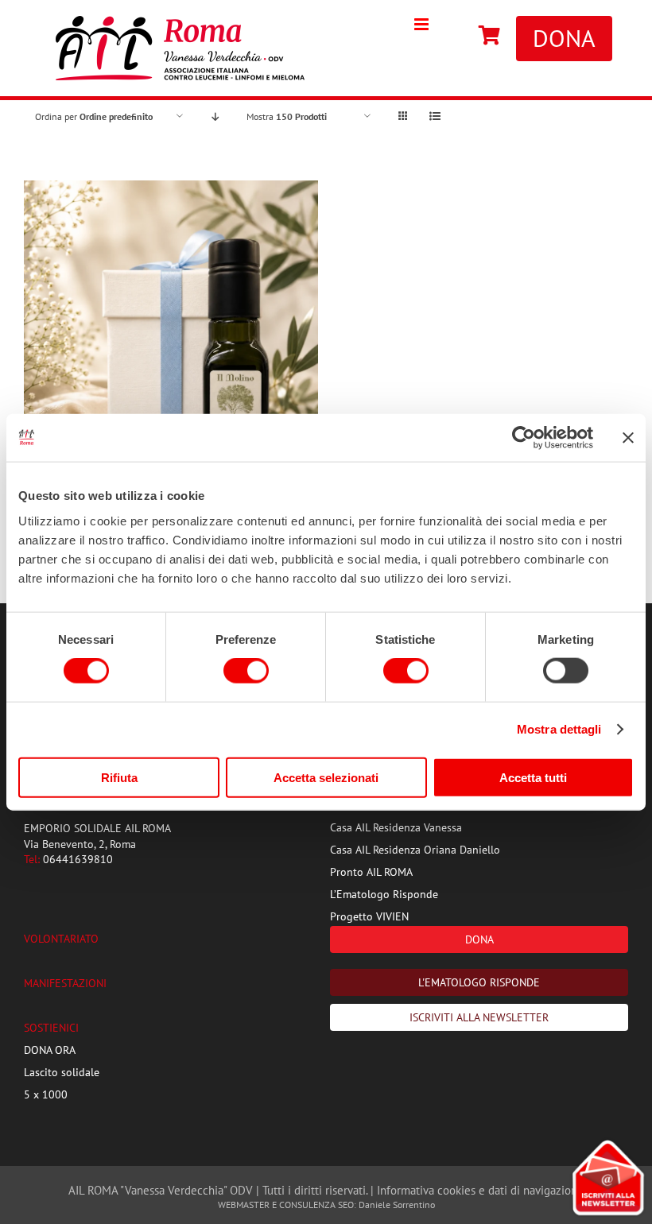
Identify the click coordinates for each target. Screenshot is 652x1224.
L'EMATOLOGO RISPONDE (479, 982)
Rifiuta (119, 777)
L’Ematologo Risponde (384, 894)
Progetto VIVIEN (369, 916)
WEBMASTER (244, 1204)
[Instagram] (455, 36)
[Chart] (489, 36)
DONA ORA (50, 1050)
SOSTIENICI (51, 1028)
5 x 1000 (46, 1094)
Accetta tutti (533, 777)
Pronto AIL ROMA (371, 872)
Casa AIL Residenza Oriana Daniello (415, 849)
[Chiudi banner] (628, 438)
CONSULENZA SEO (316, 1204)
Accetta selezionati (326, 777)
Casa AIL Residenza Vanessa (396, 827)
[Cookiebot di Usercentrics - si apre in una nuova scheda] (523, 438)
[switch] (246, 671)
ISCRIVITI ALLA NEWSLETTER (479, 1017)
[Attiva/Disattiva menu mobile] (422, 24)
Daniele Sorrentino (397, 1204)
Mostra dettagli (559, 729)
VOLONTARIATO (61, 939)
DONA (564, 37)
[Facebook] (439, 36)
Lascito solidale (61, 1072)
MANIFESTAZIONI (65, 983)
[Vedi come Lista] (434, 116)
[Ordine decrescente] (215, 116)
